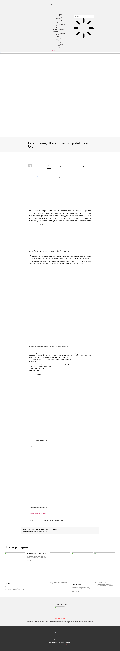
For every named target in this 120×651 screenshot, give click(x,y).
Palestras (96, 580)
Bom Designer (65, 644)
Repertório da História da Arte (57, 578)
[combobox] (84, 16)
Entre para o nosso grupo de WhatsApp (37, 553)
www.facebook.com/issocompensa (37, 513)
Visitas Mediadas (76, 584)
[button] (46, 520)
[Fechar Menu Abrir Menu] (52, 6)
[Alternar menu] (51, 2)
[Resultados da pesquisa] (84, 28)
